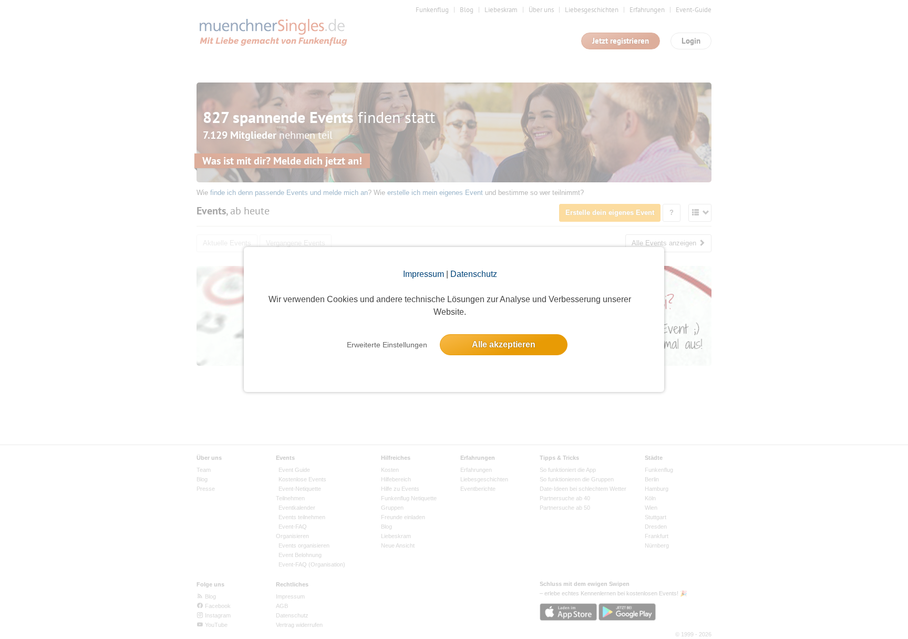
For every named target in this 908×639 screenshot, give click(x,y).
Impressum (423, 274)
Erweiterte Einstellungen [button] (387, 345)
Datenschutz (473, 274)
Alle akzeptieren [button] (503, 344)
